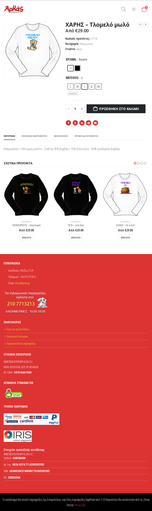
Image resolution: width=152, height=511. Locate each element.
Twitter (75, 123)
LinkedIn (82, 123)
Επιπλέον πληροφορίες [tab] (34, 136)
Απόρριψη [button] (80, 505)
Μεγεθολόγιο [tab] (61, 136)
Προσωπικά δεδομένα (17, 336)
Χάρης (79, 49)
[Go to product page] (26, 195)
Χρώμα (71, 59)
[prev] (140, 24)
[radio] (70, 68)
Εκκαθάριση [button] (72, 93)
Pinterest (89, 123)
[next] (145, 24)
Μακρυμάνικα (86, 44)
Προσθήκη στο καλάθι (119, 109)
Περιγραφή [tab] (9, 136)
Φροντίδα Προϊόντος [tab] (86, 136)
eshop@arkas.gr (22, 283)
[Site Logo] (14, 9)
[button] (124, 9)
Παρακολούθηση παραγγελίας (21, 343)
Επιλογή (26, 237)
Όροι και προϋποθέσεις (17, 329)
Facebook (68, 123)
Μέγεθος (72, 77)
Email (95, 123)
